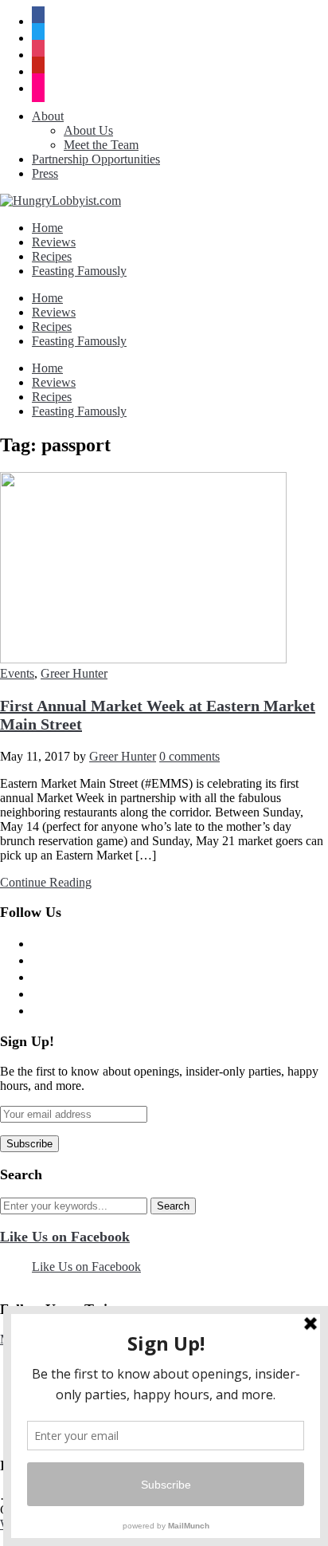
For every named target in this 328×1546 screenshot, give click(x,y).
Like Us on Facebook (65, 1237)
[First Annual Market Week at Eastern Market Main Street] (143, 659)
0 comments (189, 756)
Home (47, 227)
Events (17, 673)
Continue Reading (46, 882)
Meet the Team (101, 144)
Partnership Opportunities (96, 159)
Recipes (52, 256)
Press (45, 173)
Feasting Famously (79, 270)
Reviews (54, 242)
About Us (88, 130)
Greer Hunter (74, 673)
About (48, 116)
